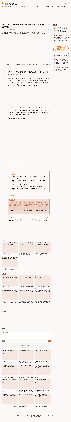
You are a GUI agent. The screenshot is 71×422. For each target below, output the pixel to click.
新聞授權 (26, 415)
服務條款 (30, 415)
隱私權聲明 (37, 415)
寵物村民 (63, 6)
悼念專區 (58, 6)
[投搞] (63, 3)
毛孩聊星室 (47, 6)
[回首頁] (9, 3)
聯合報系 (41, 415)
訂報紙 (46, 415)
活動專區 (42, 6)
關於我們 (49, 415)
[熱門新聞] (68, 25)
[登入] (65, 3)
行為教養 (16, 6)
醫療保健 (26, 6)
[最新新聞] (68, 53)
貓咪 (9, 195)
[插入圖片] (46, 341)
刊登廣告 (17, 415)
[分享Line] (3, 72)
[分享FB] (3, 69)
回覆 (49, 341)
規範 (3, 341)
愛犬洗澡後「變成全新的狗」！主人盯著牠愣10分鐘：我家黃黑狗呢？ (29, 181)
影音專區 (36, 6)
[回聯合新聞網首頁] (5, 3)
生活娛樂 (21, 6)
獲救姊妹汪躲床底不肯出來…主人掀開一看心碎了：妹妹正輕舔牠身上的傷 (29, 177)
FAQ (20, 415)
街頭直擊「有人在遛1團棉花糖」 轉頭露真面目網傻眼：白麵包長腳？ (29, 189)
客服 (23, 415)
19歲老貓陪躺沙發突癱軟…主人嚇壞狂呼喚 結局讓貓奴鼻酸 (27, 186)
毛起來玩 (10, 6)
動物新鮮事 (4, 6)
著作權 (34, 415)
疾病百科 (31, 6)
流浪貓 (13, 195)
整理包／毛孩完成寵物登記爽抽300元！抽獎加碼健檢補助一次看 (29, 184)
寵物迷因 (53, 6)
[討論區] (3, 75)
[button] (61, 3)
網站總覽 (53, 415)
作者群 (68, 6)
